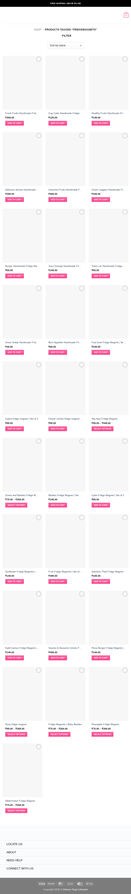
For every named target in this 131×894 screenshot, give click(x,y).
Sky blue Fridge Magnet (104, 419)
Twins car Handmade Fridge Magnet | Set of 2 (109, 266)
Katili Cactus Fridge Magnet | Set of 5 (22, 648)
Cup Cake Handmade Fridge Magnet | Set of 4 (65, 113)
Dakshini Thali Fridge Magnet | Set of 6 (109, 571)
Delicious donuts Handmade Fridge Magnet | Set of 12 (22, 189)
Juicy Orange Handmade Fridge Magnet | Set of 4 (65, 266)
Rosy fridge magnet (15, 724)
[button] (4, 15)
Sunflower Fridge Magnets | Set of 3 (22, 571)
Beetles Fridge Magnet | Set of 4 (65, 495)
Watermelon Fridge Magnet (20, 801)
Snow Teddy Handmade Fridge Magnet (22, 342)
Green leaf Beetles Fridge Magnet (22, 495)
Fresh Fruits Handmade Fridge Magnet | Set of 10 (22, 113)
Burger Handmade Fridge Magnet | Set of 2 (22, 266)
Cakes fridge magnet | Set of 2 (21, 419)
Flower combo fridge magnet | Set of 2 (65, 419)
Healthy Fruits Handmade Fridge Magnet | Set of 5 (109, 113)
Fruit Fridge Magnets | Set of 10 (65, 571)
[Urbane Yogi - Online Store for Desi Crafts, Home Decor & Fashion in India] (65, 15)
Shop (37, 29)
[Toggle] (3, 844)
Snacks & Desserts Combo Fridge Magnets (65, 648)
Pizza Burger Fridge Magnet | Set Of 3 (109, 648)
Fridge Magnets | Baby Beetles (65, 724)
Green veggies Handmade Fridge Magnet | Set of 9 (109, 189)
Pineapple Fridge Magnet (105, 724)
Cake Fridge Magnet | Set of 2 (108, 495)
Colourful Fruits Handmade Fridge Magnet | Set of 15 (65, 189)
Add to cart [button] (14, 123)
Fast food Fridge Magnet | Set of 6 (109, 342)
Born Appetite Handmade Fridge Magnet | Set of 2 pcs (65, 342)
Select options (102, 429)
